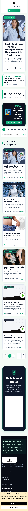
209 (18, 356)
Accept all (14, 503)
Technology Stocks (15, 129)
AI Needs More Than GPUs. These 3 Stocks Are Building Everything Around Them (13, 304)
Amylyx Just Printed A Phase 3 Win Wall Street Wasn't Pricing (14, 94)
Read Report (20, 67)
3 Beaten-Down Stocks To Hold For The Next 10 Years (13, 337)
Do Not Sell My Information (8, 484)
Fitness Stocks (21, 129)
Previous (5, 356)
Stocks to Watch (8, 129)
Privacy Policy (5, 475)
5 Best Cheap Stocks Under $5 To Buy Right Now (14, 268)
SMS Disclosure (5, 482)
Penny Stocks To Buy (25, 129)
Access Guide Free (15, 122)
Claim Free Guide (14, 10)
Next (23, 356)
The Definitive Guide (6, 491)
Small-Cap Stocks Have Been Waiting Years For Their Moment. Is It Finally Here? (14, 49)
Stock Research (9, 6)
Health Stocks (18, 129)
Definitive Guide (18, 6)
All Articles (4, 129)
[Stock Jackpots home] (14, 3)
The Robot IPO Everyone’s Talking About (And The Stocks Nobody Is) (14, 80)
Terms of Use (5, 477)
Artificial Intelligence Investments (11, 129)
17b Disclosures (5, 479)
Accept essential (14, 507)
